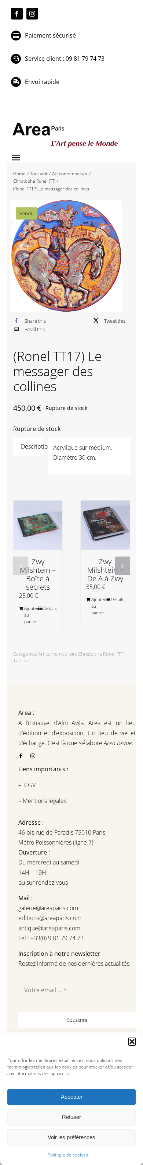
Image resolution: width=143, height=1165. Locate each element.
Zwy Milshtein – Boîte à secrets (38, 574)
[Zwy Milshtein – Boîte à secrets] (38, 525)
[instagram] (32, 14)
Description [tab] (32, 446)
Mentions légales (43, 801)
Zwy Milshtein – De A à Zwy (105, 570)
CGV (30, 785)
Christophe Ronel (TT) (101, 653)
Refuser (71, 1117)
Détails (50, 608)
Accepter (71, 1097)
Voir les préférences (71, 1137)
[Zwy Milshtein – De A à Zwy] (105, 525)
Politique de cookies (68, 1155)
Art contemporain (57, 653)
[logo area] (66, 123)
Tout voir (22, 660)
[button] (132, 1041)
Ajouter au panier (31, 615)
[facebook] (17, 14)
